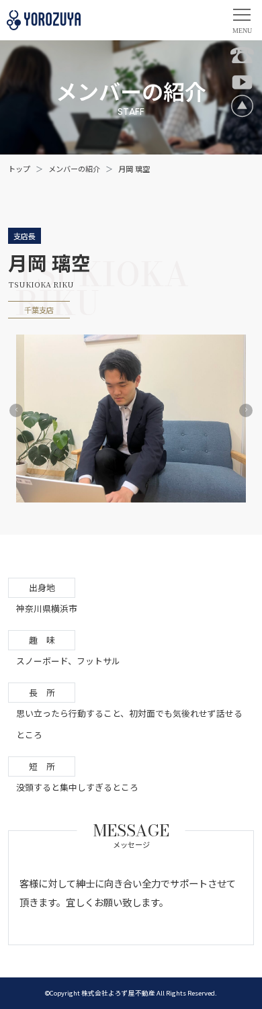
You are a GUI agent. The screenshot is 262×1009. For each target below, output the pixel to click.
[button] (16, 410)
